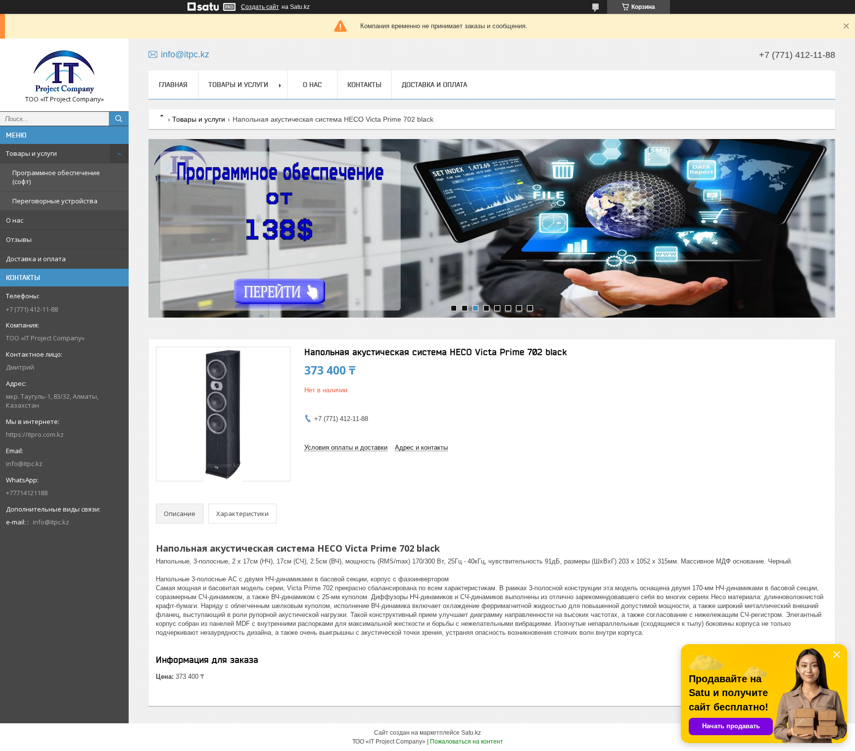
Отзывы (19, 239)
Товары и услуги (31, 153)
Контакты (364, 85)
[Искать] (119, 118)
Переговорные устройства (54, 200)
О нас (14, 220)
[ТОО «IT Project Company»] (64, 70)
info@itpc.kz (24, 463)
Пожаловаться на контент (466, 741)
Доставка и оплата (36, 258)
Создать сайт (260, 6)
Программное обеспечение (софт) (56, 177)
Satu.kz (471, 732)
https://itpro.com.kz (35, 434)
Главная (173, 85)
